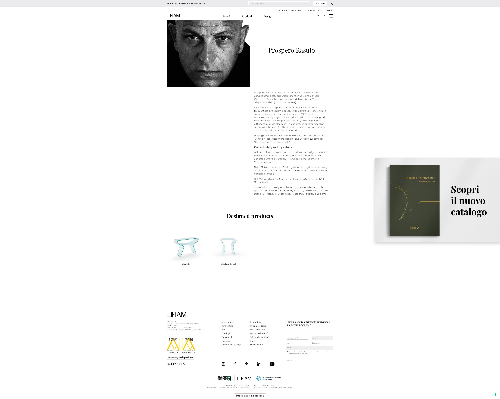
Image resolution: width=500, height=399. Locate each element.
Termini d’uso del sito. (270, 387)
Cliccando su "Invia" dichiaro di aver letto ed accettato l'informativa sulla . (310, 353)
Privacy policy (243, 387)
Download (310, 10)
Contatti (329, 10)
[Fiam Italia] (173, 16)
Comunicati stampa (231, 344)
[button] (388, 165)
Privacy (305, 354)
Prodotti (247, 16)
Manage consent (286, 387)
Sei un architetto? (259, 333)
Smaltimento (256, 344)
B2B (319, 10)
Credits (272, 385)
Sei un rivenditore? (259, 337)
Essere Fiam (256, 322)
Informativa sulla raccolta (250, 395)
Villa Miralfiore (257, 329)
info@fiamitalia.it (173, 325)
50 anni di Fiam (258, 325)
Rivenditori (282, 10)
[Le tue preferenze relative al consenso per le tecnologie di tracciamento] (495, 394)
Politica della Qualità (228, 387)
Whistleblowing (212, 387)
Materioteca (228, 322)
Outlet (253, 341)
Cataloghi (296, 10)
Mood (226, 16)
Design (268, 16)
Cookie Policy (255, 387)
